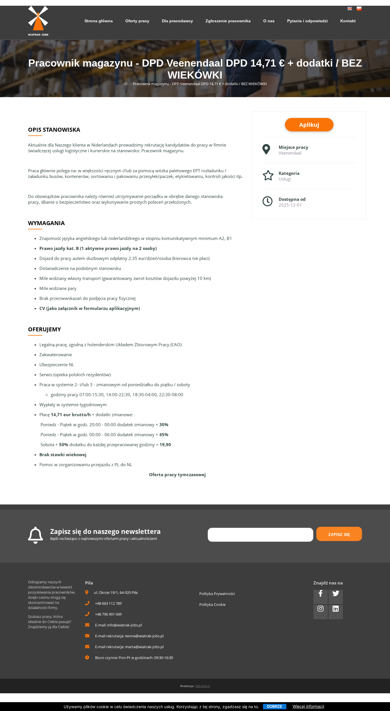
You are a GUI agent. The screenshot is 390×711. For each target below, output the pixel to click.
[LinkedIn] (336, 612)
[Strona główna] (125, 83)
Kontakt (348, 21)
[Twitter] (336, 597)
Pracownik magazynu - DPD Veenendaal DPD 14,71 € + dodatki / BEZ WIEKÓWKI (200, 83)
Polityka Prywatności (217, 593)
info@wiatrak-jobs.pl (124, 625)
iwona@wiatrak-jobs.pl (144, 635)
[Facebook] (320, 597)
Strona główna (99, 21)
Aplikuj (309, 125)
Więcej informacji (308, 706)
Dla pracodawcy (177, 21)
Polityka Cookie (212, 604)
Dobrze (274, 706)
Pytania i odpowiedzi (307, 21)
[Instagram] (320, 612)
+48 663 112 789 (108, 603)
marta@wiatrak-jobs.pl (144, 646)
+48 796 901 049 (108, 614)
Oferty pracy (137, 21)
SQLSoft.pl (202, 686)
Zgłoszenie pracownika (228, 21)
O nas (269, 21)
